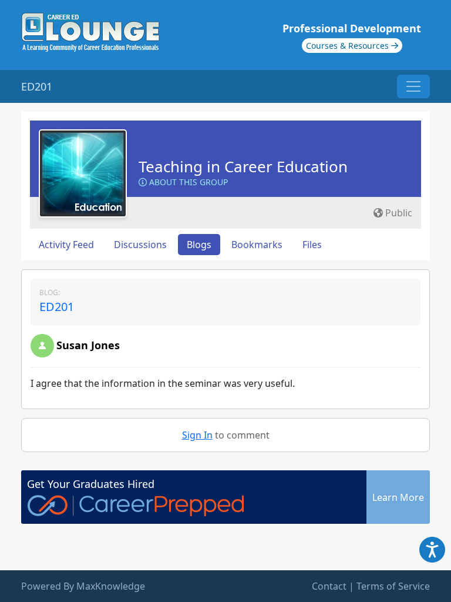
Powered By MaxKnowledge (83, 586)
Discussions (140, 244)
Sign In (197, 435)
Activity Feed (66, 244)
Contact (329, 586)
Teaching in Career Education (243, 166)
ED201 (56, 307)
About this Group (187, 182)
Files (312, 244)
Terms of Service (393, 586)
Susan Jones (88, 345)
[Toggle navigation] (413, 86)
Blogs (199, 244)
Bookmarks (256, 244)
